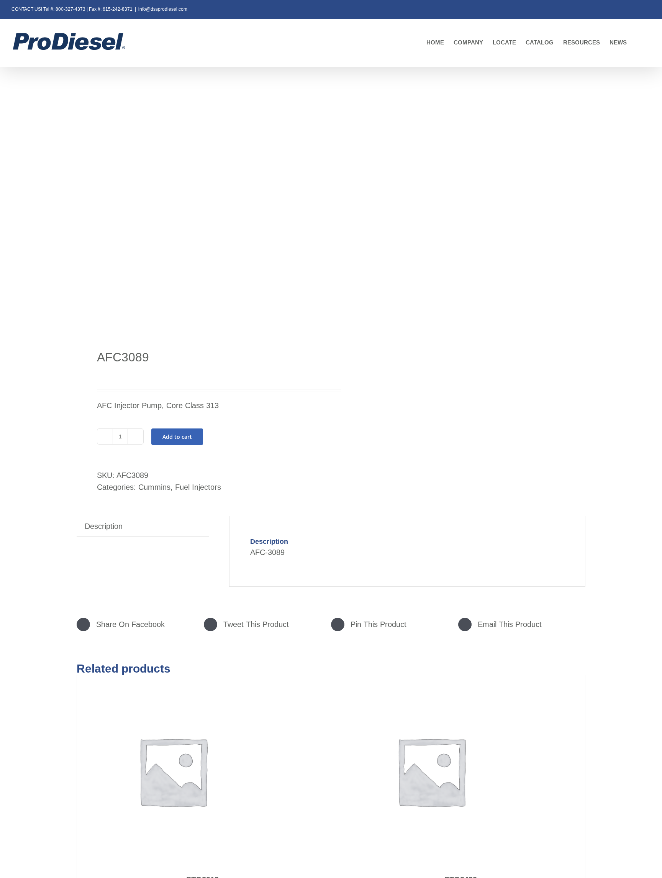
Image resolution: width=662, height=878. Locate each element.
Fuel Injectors (198, 487)
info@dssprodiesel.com (162, 9)
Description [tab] (104, 526)
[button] (638, 43)
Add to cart (177, 436)
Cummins (154, 487)
